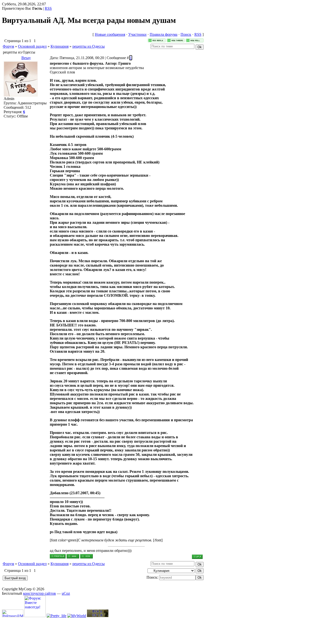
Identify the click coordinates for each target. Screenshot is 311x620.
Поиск (186, 34)
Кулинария (60, 46)
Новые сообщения (110, 34)
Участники (137, 34)
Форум (8, 46)
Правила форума (163, 34)
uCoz (66, 593)
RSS (48, 8)
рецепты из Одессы (88, 46)
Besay (26, 58)
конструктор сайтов (39, 593)
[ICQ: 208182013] (86, 556)
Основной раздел (32, 46)
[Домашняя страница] (73, 556)
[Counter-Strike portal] (97, 616)
